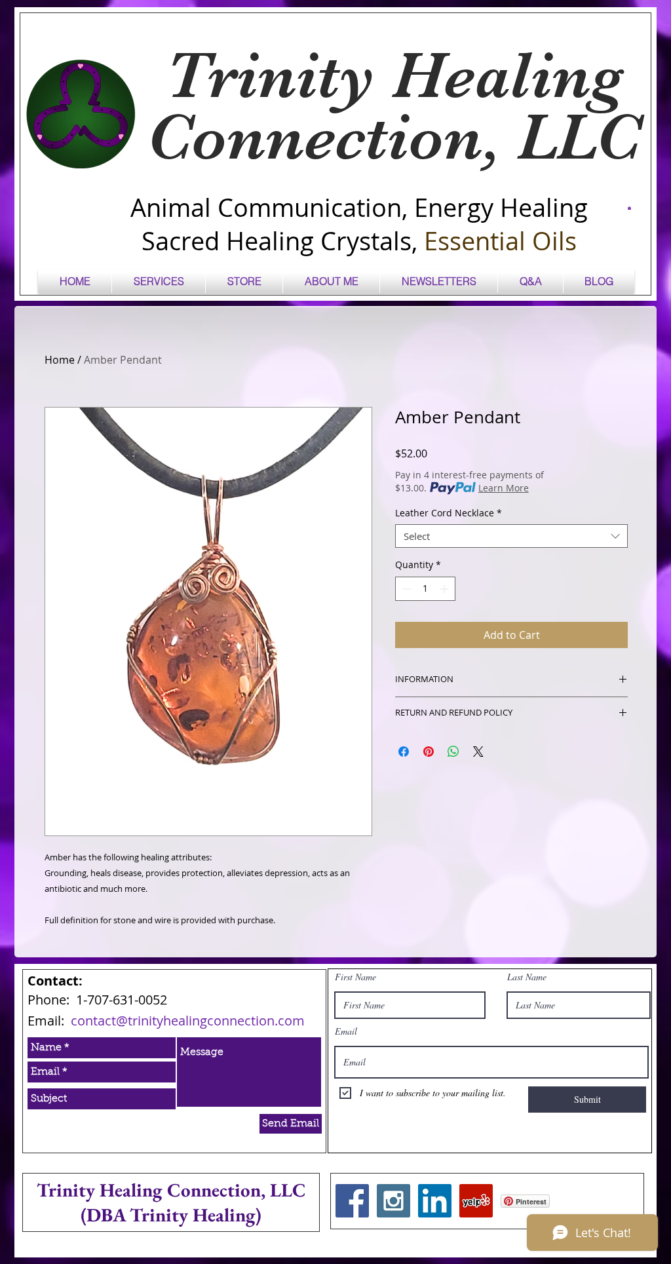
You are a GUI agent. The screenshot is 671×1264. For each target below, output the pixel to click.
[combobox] (511, 536)
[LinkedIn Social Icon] (434, 1200)
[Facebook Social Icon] (352, 1200)
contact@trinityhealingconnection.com (188, 1020)
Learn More (503, 488)
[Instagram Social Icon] (393, 1200)
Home (60, 360)
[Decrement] (405, 588)
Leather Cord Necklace (448, 513)
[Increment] (445, 588)
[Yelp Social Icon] (476, 1200)
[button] (629, 208)
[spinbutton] (425, 588)
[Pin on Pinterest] (428, 751)
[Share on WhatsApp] (453, 751)
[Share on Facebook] (404, 751)
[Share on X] (478, 751)
